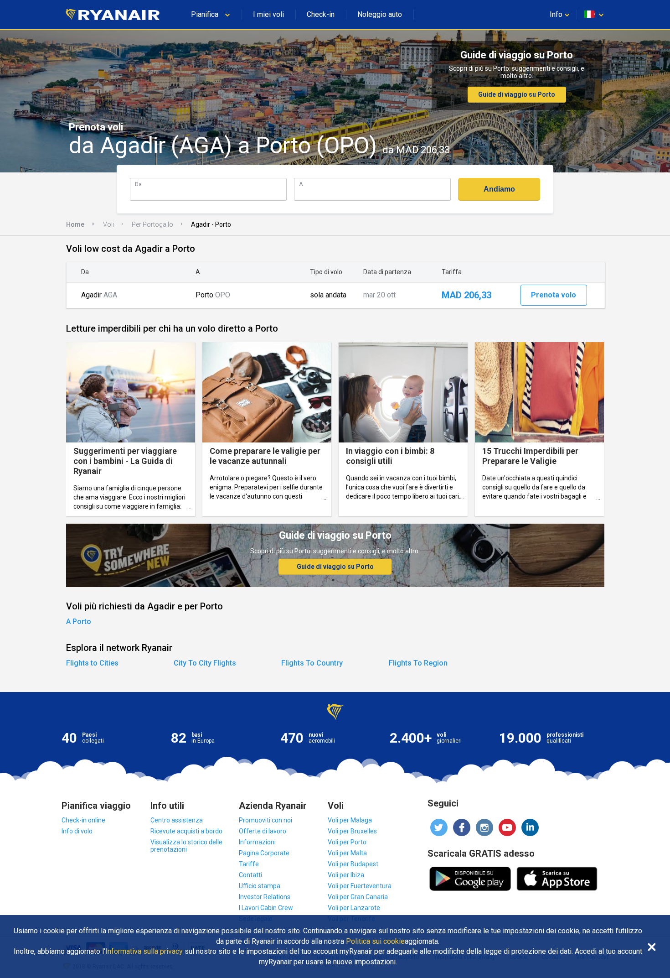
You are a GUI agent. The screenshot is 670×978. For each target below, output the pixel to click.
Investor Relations (264, 896)
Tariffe (249, 864)
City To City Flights (205, 663)
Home (75, 224)
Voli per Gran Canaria (358, 896)
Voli (108, 224)
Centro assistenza (176, 820)
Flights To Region (418, 663)
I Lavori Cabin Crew (266, 907)
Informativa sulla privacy (144, 951)
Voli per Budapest (353, 864)
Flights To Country (312, 663)
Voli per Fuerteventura (360, 886)
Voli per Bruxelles (352, 831)
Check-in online (83, 820)
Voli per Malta (347, 853)
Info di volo (77, 831)
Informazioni (257, 842)
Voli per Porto (347, 842)
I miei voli (268, 14)
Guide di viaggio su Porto (516, 94)
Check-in (321, 14)
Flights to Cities (92, 663)
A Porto (78, 621)
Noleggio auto (379, 14)
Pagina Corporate (264, 853)
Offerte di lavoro (262, 831)
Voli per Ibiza (346, 875)
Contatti (250, 875)
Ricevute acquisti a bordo (186, 831)
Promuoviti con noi (265, 820)
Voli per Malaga (350, 820)
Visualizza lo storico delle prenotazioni (186, 845)
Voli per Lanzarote (354, 907)
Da (138, 184)
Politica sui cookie (375, 941)
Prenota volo (553, 295)
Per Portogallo (152, 224)
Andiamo (499, 189)
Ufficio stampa (259, 886)
